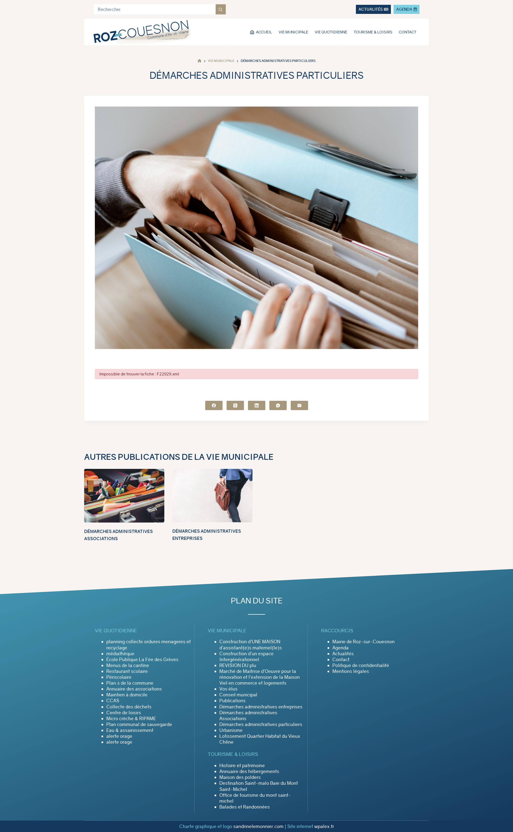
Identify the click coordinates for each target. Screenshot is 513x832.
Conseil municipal (238, 695)
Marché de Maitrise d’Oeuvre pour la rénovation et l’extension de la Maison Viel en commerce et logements (259, 677)
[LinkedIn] (256, 405)
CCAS (112, 701)
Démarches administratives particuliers (260, 724)
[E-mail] (299, 405)
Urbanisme (231, 730)
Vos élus (228, 689)
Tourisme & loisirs (373, 32)
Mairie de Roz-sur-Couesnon (363, 642)
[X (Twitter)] (235, 405)
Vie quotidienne (331, 32)
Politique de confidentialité (360, 665)
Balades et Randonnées (244, 807)
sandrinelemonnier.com (258, 826)
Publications (232, 701)
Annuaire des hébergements (249, 771)
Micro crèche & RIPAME (131, 718)
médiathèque (120, 654)
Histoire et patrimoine (242, 765)
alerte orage (119, 736)
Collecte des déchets (128, 707)
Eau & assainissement (129, 730)
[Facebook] (214, 405)
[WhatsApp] (278, 405)
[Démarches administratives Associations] (124, 496)
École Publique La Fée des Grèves (142, 659)
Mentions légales (350, 671)
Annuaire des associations (134, 689)
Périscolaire (118, 677)
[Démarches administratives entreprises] (212, 495)
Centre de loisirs (123, 713)
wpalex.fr (324, 826)
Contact (407, 32)
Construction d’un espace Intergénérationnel (246, 656)
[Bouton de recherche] (221, 9)
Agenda (340, 648)
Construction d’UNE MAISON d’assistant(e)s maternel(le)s (250, 644)
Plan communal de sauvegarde (139, 724)
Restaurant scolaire (127, 671)
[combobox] (155, 9)
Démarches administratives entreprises (260, 707)
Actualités (343, 654)
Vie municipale (293, 32)
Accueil (264, 32)
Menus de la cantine (127, 665)
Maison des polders (240, 777)
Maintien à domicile (126, 695)
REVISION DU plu (237, 665)
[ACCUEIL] (199, 61)
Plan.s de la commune (129, 683)
